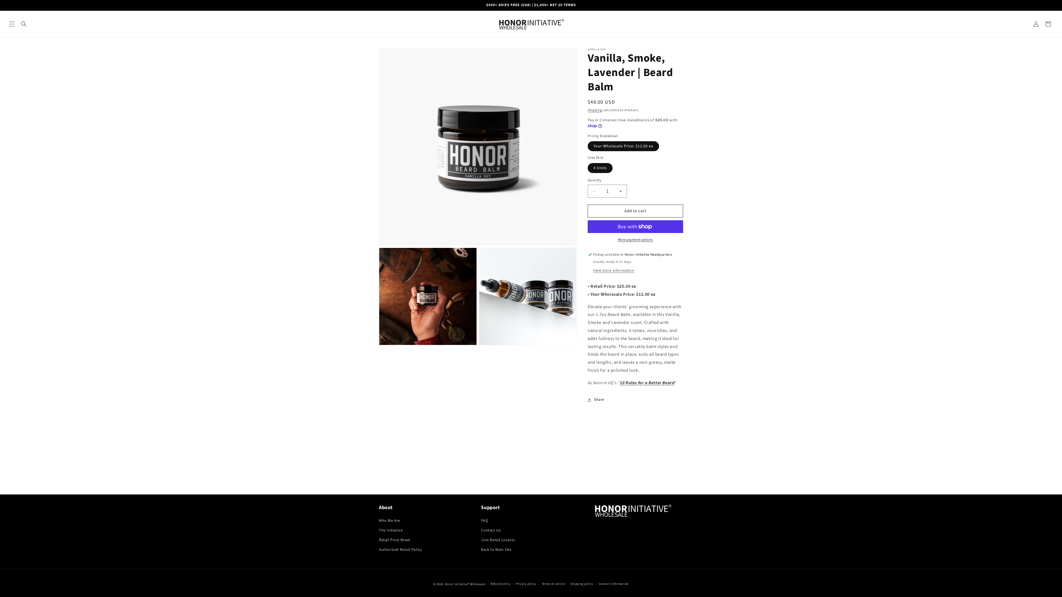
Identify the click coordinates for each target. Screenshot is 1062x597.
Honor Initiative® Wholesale (465, 584)
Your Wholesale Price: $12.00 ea (623, 146)
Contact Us (491, 530)
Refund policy (500, 584)
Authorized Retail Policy (400, 550)
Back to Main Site (496, 550)
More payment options (635, 239)
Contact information (614, 584)
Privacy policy (526, 584)
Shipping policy (581, 584)
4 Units (600, 168)
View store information (613, 270)
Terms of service (553, 584)
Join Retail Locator (498, 540)
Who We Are (389, 520)
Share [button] (599, 399)
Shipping (595, 110)
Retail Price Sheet (394, 540)
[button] (12, 24)
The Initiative (391, 530)
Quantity (595, 180)
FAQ (484, 520)
